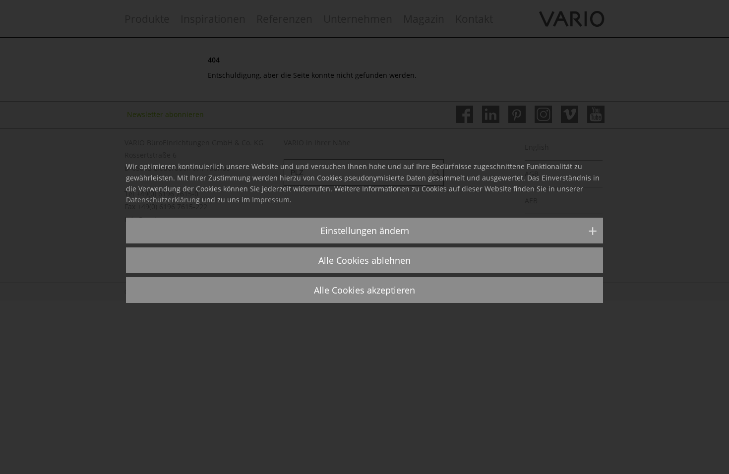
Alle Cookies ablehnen (364, 260)
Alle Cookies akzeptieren (364, 290)
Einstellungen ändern (364, 231)
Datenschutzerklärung (163, 199)
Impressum (271, 199)
